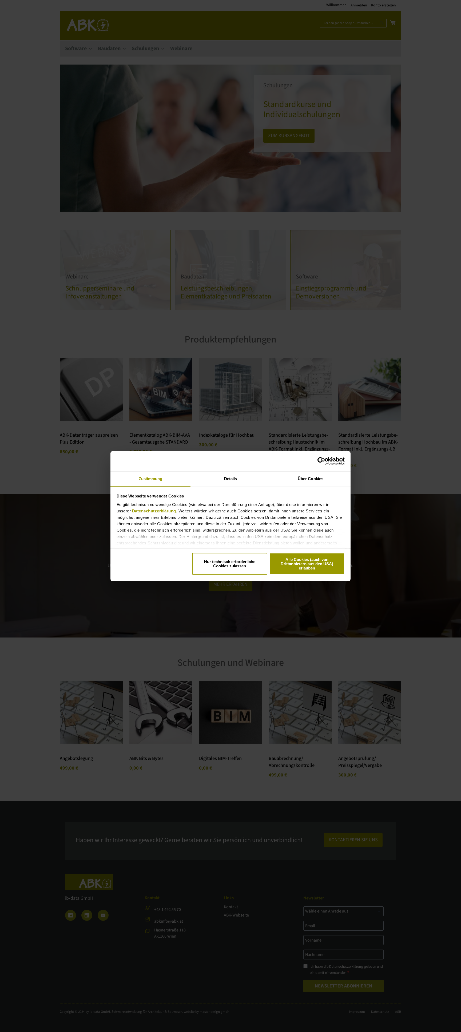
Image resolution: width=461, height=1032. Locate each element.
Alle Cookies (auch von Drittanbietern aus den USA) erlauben (307, 563)
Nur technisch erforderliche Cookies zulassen (229, 563)
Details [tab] (230, 478)
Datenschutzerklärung (154, 510)
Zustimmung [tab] (150, 478)
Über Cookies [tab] (310, 478)
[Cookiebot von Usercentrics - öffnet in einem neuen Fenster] (321, 461)
